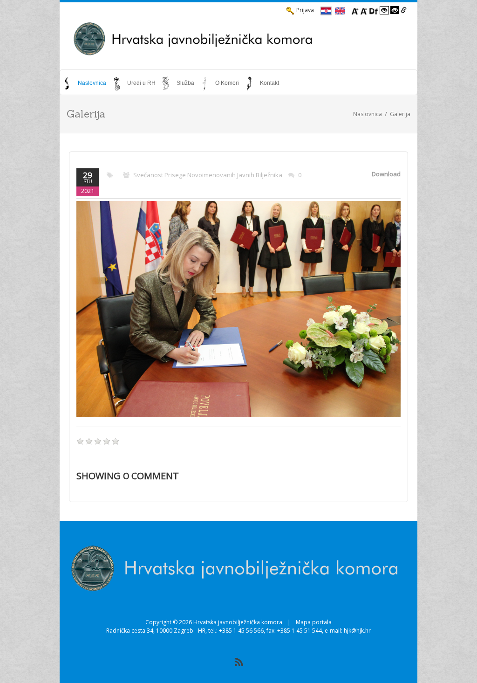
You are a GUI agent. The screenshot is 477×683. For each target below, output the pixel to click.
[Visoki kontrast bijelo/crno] (384, 10)
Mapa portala (314, 622)
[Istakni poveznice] (404, 10)
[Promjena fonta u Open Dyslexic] (373, 10)
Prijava (305, 10)
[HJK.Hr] (238, 38)
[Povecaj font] (355, 10)
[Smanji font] (364, 10)
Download (386, 174)
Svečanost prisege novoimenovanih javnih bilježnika (207, 175)
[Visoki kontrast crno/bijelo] (395, 10)
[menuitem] (85, 83)
